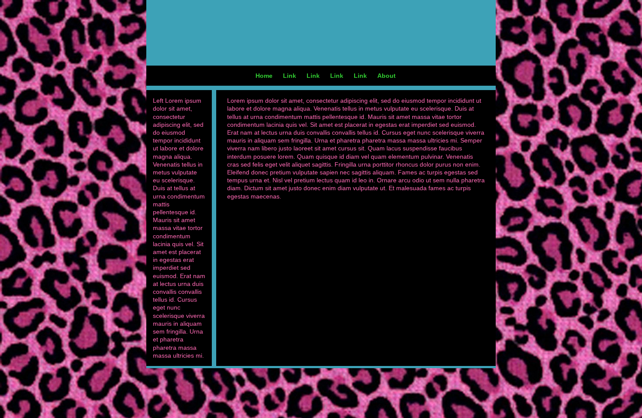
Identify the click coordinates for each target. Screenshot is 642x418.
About (386, 75)
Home (264, 75)
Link (289, 75)
